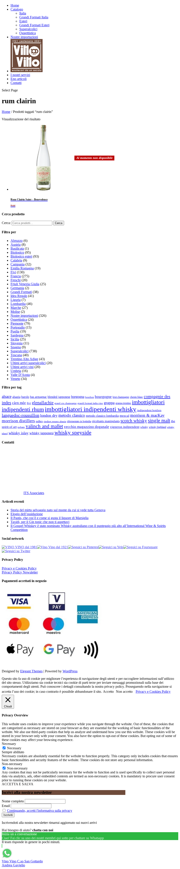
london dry (49, 415)
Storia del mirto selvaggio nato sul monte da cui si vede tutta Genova (58, 510)
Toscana (16, 355)
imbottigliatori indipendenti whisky (90, 409)
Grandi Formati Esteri (34, 25)
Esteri (23, 21)
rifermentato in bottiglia (79, 421)
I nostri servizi (20, 75)
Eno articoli (19, 79)
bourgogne (103, 397)
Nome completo (13, 801)
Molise (15, 311)
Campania (18, 264)
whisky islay (19, 433)
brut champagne (121, 397)
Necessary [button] (9, 744)
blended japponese (59, 397)
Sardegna (17, 335)
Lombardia (18, 304)
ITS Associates (33, 493)
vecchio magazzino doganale (86, 427)
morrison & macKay (147, 415)
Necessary (14, 748)
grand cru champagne (65, 403)
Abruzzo (17, 240)
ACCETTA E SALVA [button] (17, 784)
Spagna (16, 347)
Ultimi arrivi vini (22, 367)
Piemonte (17, 323)
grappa (109, 403)
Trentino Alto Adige (24, 359)
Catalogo (17, 9)
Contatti (16, 83)
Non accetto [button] (124, 691)
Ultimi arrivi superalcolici (28, 363)
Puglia (15, 331)
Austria (16, 244)
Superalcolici (28, 29)
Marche (16, 308)
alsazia (16, 397)
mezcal (124, 415)
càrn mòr (19, 403)
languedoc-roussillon (20, 415)
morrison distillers (18, 420)
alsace (6, 396)
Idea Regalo (19, 296)
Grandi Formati (21, 292)
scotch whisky (134, 420)
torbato (21, 427)
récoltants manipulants (106, 421)
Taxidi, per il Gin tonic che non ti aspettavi (40, 522)
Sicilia (15, 339)
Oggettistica (27, 33)
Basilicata (17, 248)
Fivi (13, 272)
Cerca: (6, 223)
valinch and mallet (44, 426)
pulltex (39, 421)
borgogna (77, 397)
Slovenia (17, 343)
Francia (16, 276)
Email (6, 806)
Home (15, 5)
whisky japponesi (41, 433)
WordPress (70, 671)
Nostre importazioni (24, 37)
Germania (17, 288)
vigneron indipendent (124, 427)
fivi (29, 403)
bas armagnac (38, 397)
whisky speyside (72, 432)
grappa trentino (123, 403)
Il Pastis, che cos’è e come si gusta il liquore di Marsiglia (49, 518)
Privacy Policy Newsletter (20, 572)
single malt (159, 420)
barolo (25, 397)
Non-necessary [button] (12, 764)
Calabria (16, 260)
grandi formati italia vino (90, 403)
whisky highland (157, 427)
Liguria (16, 300)
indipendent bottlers (149, 410)
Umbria (16, 371)
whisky (144, 427)
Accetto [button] (108, 691)
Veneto (15, 379)
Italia (22, 13)
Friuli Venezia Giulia (25, 284)
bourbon (89, 397)
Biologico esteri (21, 256)
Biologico (17, 252)
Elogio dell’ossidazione (27, 514)
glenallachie (43, 402)
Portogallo (18, 327)
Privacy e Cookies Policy (19, 568)
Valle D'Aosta (20, 375)
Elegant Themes (31, 671)
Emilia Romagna (22, 268)
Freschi (16, 280)
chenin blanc (136, 397)
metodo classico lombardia (102, 415)
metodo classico (71, 415)
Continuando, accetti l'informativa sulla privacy (39, 810)
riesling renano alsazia (55, 421)
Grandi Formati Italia (33, 17)
